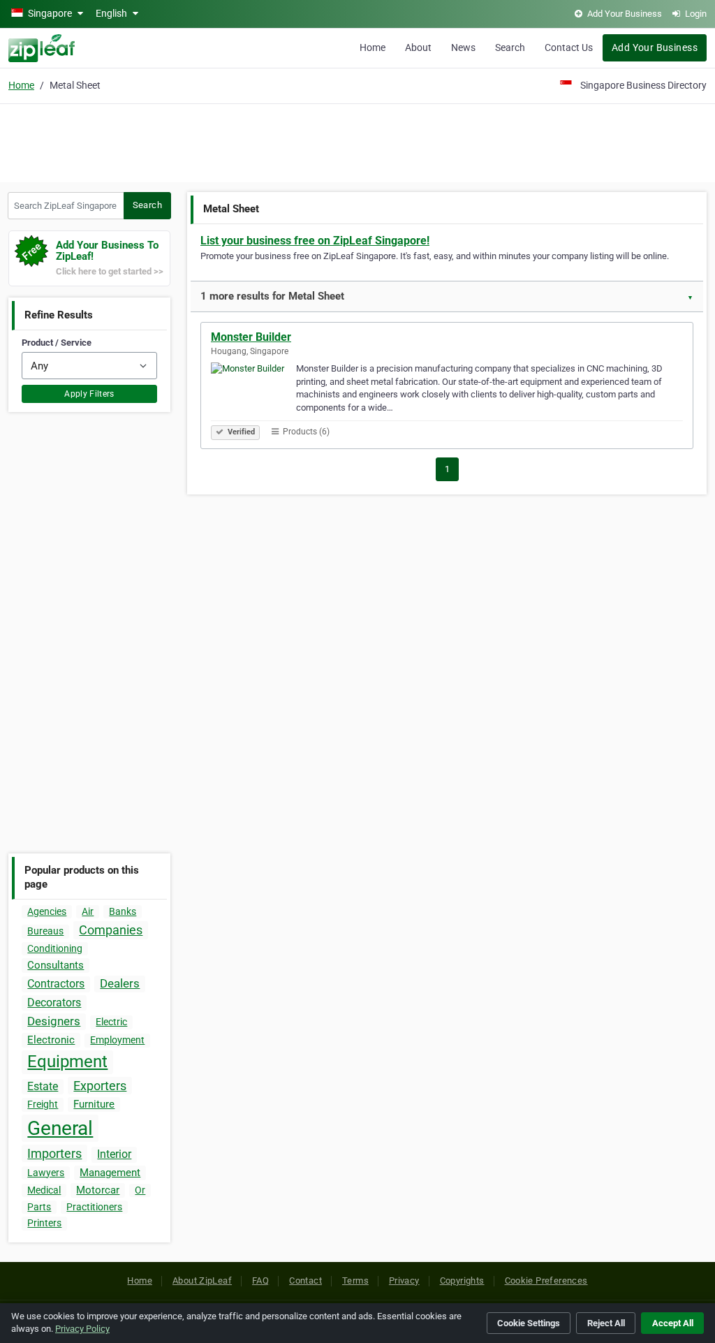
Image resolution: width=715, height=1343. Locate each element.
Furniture (94, 1104)
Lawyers (45, 1172)
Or (140, 1190)
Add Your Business (655, 47)
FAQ (260, 1280)
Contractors (55, 983)
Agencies (46, 911)
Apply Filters (89, 394)
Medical (44, 1190)
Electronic (51, 1040)
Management (110, 1172)
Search (510, 47)
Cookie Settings (528, 1323)
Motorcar (97, 1190)
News (463, 47)
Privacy (404, 1280)
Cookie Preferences (546, 1280)
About (418, 47)
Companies (110, 930)
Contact (305, 1280)
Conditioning (54, 948)
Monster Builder (251, 337)
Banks (122, 911)
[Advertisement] (357, 141)
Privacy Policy (82, 1328)
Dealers (120, 983)
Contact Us (569, 47)
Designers (53, 1021)
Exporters (99, 1085)
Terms (355, 1280)
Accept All (672, 1323)
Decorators (54, 1002)
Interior (114, 1154)
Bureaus (45, 931)
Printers (44, 1222)
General (60, 1128)
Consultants (55, 965)
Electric (111, 1021)
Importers (54, 1153)
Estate (42, 1086)
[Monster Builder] (253, 392)
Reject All (606, 1323)
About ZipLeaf (202, 1280)
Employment (117, 1039)
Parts (39, 1206)
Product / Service (56, 342)
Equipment (67, 1061)
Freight (42, 1104)
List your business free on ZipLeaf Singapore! (314, 240)
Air (88, 911)
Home (372, 47)
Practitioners (94, 1206)
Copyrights (462, 1280)
